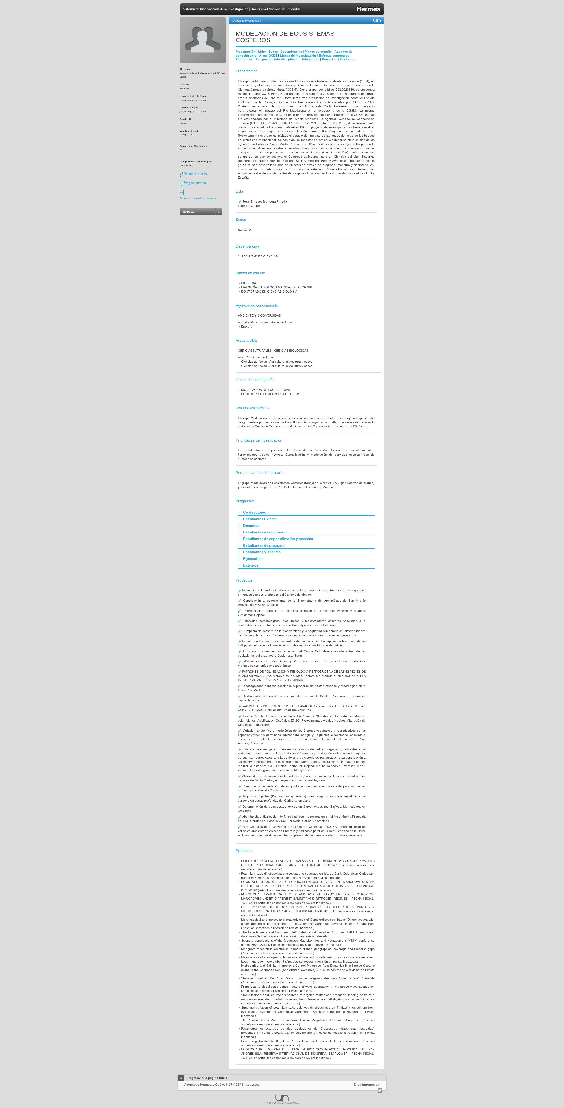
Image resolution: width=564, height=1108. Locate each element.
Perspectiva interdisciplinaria (277, 59)
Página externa (195, 183)
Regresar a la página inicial (207, 1078)
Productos (347, 59)
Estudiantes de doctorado (265, 532)
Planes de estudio (318, 51)
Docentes (251, 526)
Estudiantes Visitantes (262, 552)
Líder (262, 51)
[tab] (306, 512)
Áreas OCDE (268, 55)
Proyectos (329, 59)
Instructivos (252, 1084)
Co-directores (254, 512)
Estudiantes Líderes (260, 519)
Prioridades (244, 59)
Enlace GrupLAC (196, 173)
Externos (250, 565)
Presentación (246, 51)
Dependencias (291, 51)
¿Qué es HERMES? (227, 1084)
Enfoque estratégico (334, 55)
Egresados (252, 559)
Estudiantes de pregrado (264, 545)
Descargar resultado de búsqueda (198, 198)
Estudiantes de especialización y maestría (278, 539)
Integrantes (310, 59)
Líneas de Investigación (298, 55)
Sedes (273, 51)
